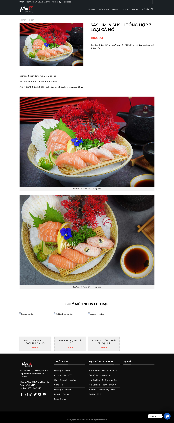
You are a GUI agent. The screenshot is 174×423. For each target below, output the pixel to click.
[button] (167, 416)
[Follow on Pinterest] (39, 394)
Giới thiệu (91, 9)
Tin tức (124, 9)
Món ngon (104, 9)
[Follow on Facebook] (21, 394)
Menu (114, 9)
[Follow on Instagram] (26, 394)
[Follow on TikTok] (30, 394)
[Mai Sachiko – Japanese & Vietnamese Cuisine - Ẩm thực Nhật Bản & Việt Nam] (27, 9)
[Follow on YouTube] (44, 394)
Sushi (31, 20)
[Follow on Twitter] (35, 394)
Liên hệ (135, 9)
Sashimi (23, 20)
